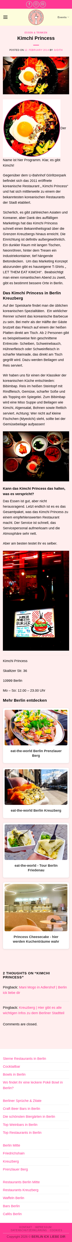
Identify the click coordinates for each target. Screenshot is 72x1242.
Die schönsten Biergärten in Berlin (29, 1117)
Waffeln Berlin (13, 1198)
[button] (5, 17)
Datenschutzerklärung (29, 1230)
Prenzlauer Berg (15, 1169)
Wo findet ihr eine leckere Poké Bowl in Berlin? (33, 1085)
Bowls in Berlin (14, 1074)
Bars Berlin (11, 1206)
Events (62, 17)
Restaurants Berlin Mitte (21, 1182)
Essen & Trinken (36, 32)
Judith (58, 50)
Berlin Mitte (11, 1145)
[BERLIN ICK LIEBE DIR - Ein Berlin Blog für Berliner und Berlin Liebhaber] (36, 17)
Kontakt (25, 1227)
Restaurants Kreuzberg (20, 1190)
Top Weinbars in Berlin (20, 1125)
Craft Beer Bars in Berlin (21, 1109)
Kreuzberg (11, 1161)
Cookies (56, 1230)
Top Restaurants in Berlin (22, 1133)
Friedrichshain (14, 1153)
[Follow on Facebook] (29, 4)
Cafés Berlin (12, 1214)
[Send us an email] (43, 4)
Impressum (43, 1227)
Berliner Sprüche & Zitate (22, 1101)
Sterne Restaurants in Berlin (24, 1059)
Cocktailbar (11, 1066)
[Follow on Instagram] (36, 4)
